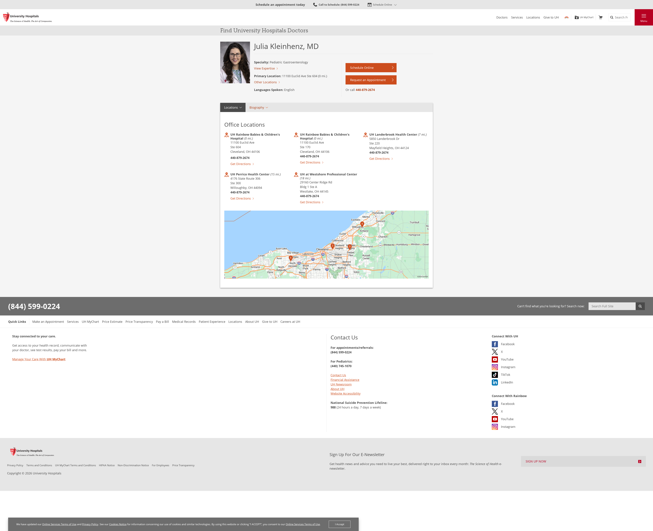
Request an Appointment (368, 80)
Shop (600, 17)
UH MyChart (586, 17)
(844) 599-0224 (34, 306)
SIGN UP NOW (536, 461)
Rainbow (566, 17)
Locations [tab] (231, 107)
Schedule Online (382, 4)
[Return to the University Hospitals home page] (27, 17)
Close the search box (632, 17)
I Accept (339, 524)
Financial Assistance (345, 380)
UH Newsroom (341, 384)
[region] (326, 245)
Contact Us (338, 375)
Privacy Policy (90, 524)
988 (333, 407)
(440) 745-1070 (341, 366)
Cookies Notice (118, 524)
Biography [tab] (256, 107)
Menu (643, 21)
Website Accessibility (346, 393)
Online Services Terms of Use (59, 524)
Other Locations (265, 82)
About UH (337, 389)
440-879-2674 (365, 90)
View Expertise (264, 68)
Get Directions (240, 164)
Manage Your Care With (38, 359)
